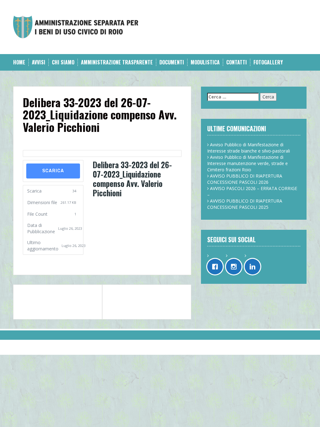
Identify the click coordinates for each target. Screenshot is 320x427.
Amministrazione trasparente (117, 62)
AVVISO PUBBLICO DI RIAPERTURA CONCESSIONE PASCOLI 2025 (244, 204)
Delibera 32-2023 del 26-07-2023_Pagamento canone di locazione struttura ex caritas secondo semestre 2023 (57, 301)
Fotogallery (268, 62)
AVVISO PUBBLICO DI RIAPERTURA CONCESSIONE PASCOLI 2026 (244, 179)
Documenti (171, 62)
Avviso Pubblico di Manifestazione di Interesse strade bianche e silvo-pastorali (248, 148)
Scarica (53, 170)
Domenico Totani (77, 140)
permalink (35, 261)
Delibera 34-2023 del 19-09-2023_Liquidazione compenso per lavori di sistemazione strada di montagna (141, 301)
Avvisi (38, 62)
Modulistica (205, 62)
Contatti (236, 62)
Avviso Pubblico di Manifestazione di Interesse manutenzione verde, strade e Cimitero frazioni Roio (247, 163)
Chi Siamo (63, 62)
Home (19, 62)
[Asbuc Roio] (75, 26)
